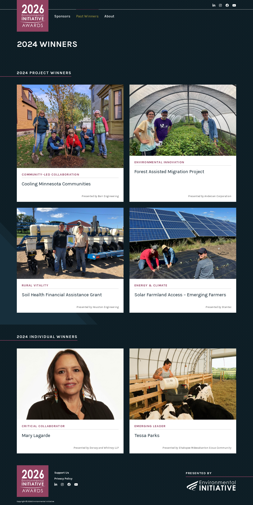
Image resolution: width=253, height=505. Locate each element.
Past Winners (87, 16)
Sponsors (62, 16)
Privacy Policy (63, 478)
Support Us (61, 472)
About (109, 16)
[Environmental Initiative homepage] (211, 486)
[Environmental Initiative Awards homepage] (32, 16)
